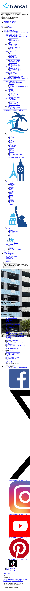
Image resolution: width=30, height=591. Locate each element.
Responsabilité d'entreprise (13, 324)
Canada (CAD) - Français (10, 22)
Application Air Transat (12, 571)
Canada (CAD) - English (9, 21)
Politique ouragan (11, 358)
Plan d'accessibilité (11, 327)
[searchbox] (10, 263)
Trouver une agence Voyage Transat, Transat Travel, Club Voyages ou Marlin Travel (15, 580)
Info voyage (6, 250)
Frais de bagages (10, 344)
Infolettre (8, 569)
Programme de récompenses (10, 31)
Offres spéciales (15, 79)
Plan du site (9, 362)
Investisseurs (9, 320)
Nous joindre (6, 252)
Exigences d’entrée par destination (15, 343)
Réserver (16, 33)
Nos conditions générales (13, 329)
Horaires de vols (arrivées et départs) (15, 345)
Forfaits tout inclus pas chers (13, 353)
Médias (8, 322)
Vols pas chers (10, 354)
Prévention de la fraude (12, 348)
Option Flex (9, 361)
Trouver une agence (8, 253)
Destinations (15, 109)
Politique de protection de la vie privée (16, 335)
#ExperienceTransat (11, 568)
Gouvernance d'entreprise (13, 319)
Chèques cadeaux (11, 359)
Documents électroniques (13, 352)
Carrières (8, 323)
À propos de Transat (11, 318)
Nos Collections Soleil (12, 340)
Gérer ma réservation (6, 26)
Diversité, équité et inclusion (13, 325)
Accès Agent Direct (11, 365)
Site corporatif (7, 254)
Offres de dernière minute (12, 356)
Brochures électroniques (12, 357)
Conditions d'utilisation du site (14, 333)
